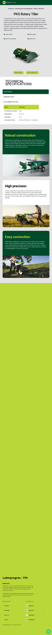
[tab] (26, 91)
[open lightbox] (26, 54)
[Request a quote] (48, 631)
